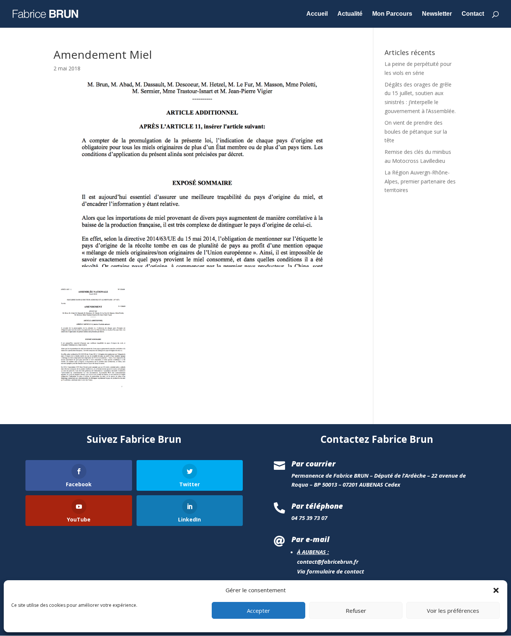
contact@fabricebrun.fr (327, 561)
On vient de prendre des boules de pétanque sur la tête (416, 131)
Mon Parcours (392, 14)
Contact (473, 14)
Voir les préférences (453, 611)
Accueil (317, 14)
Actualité (349, 14)
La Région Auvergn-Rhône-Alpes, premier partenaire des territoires (420, 181)
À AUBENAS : (313, 552)
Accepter (258, 611)
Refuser (356, 611)
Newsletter (437, 14)
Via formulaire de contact (330, 571)
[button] (496, 590)
